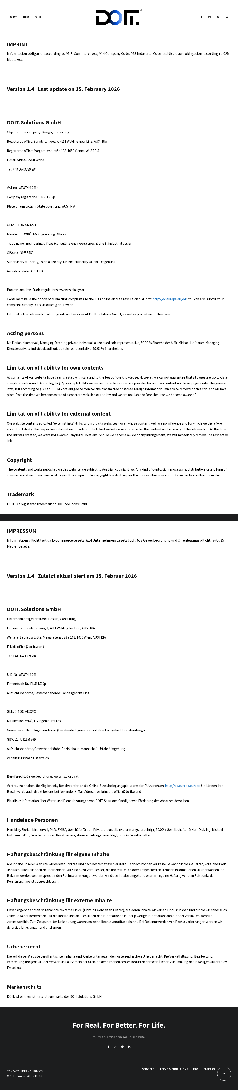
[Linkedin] (227, 17)
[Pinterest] (218, 17)
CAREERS (209, 1069)
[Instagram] (209, 17)
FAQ (195, 1069)
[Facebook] (201, 17)
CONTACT (13, 1071)
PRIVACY (38, 1071)
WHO (38, 17)
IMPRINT (26, 1071)
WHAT (13, 17)
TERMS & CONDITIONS (173, 1069)
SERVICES (148, 1069)
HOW (26, 17)
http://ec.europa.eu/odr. (170, 299)
